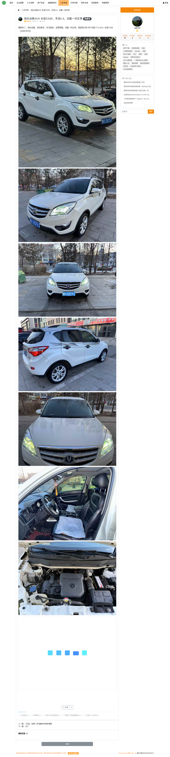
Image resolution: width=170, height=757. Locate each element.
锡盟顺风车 (52, 3)
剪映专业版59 (135, 57)
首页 (11, 3)
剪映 (144, 51)
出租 (145, 54)
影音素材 (94, 3)
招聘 (140, 54)
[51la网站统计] (73, 753)
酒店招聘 (135, 63)
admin (29, 21)
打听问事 (74, 3)
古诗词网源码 (127, 69)
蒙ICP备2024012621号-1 (145, 753)
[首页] (18, 10)
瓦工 (134, 54)
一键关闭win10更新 (141, 60)
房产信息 (40, 3)
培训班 (125, 66)
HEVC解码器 (127, 60)
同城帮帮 (105, 3)
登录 (166, 3)
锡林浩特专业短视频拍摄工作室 (134, 82)
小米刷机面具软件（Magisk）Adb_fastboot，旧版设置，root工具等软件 (138, 99)
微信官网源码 (144, 63)
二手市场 (63, 3)
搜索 (151, 111)
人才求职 (30, 3)
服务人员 (126, 63)
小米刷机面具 (127, 51)
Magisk (125, 57)
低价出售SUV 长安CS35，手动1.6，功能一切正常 (50, 10)
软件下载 (126, 48)
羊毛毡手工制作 (135, 66)
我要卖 (87, 19)
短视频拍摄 (135, 48)
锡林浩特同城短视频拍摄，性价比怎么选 (137, 86)
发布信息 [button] (137, 10)
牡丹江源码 (127, 54)
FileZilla (137, 51)
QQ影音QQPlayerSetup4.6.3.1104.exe (136, 95)
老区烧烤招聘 (128, 103)
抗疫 (143, 48)
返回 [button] (67, 744)
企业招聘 (20, 3)
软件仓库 (84, 3)
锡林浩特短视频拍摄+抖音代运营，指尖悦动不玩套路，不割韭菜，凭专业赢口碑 (138, 90)
